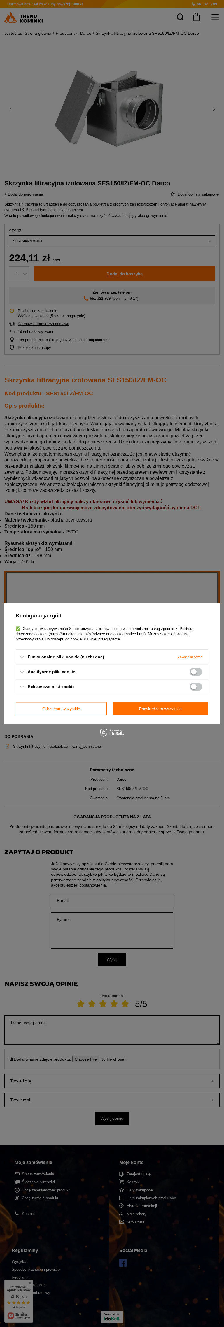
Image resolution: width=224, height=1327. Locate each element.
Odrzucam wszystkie (61, 708)
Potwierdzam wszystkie (160, 708)
